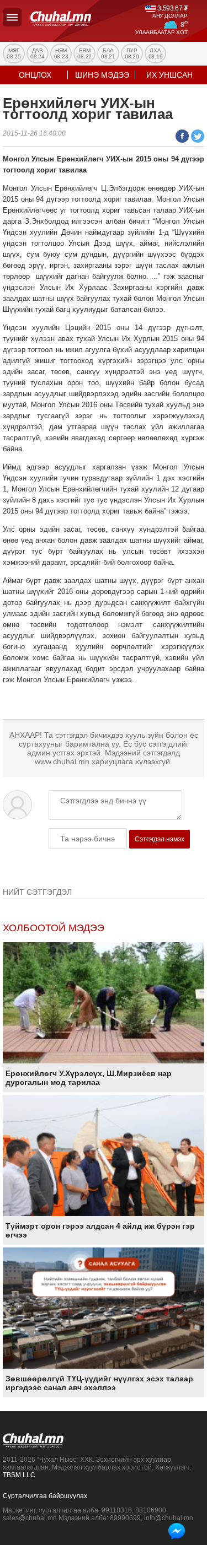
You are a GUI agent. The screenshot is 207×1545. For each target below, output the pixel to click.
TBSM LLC (19, 1475)
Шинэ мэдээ (102, 75)
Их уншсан (169, 75)
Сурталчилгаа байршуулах (45, 1496)
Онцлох (35, 75)
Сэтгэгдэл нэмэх (159, 839)
